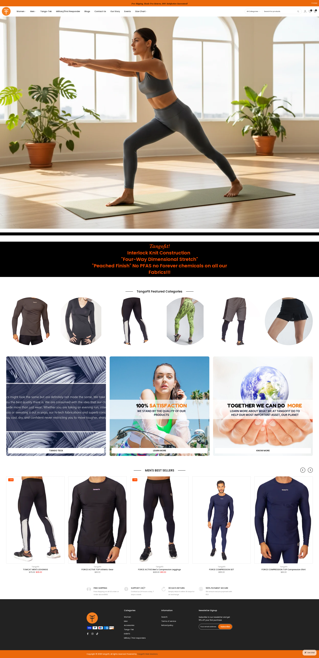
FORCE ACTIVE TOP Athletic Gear (97, 569)
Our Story (115, 11)
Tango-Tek (46, 11)
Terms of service (168, 621)
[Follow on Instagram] (92, 633)
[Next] (310, 470)
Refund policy (167, 625)
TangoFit (35, 566)
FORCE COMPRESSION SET (221, 569)
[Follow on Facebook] (88, 633)
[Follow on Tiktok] (97, 633)
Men (32, 11)
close (5, 3)
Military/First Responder (68, 11)
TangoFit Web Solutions (147, 654)
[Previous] (302, 470)
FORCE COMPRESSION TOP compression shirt (284, 569)
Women (20, 11)
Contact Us (100, 11)
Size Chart (140, 11)
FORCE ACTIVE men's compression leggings (159, 569)
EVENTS (127, 634)
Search (164, 617)
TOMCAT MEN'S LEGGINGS (35, 569)
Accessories (129, 625)
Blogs (87, 11)
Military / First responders (135, 638)
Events (127, 11)
